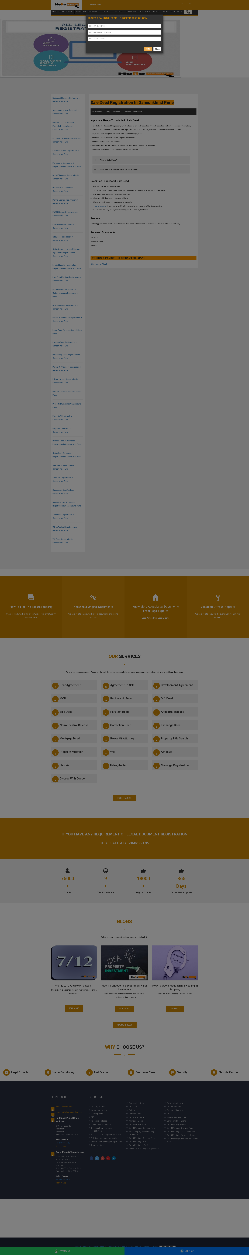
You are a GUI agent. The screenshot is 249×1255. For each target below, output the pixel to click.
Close (157, 49)
